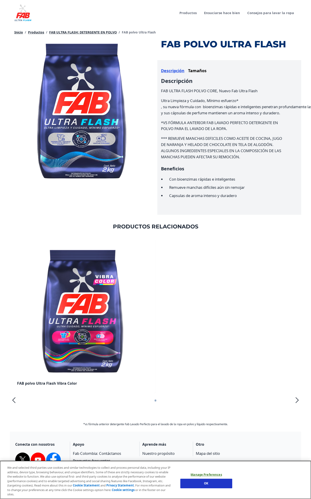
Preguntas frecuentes (91, 460)
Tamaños (197, 70)
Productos (188, 12)
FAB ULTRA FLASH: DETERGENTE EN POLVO (83, 32)
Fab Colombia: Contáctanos (97, 453)
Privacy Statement (120, 485)
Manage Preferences (206, 475)
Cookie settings (123, 490)
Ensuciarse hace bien (222, 12)
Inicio (18, 32)
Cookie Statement (86, 485)
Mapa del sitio (208, 453)
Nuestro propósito (158, 453)
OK (206, 483)
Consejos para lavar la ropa (270, 12)
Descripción (172, 70)
